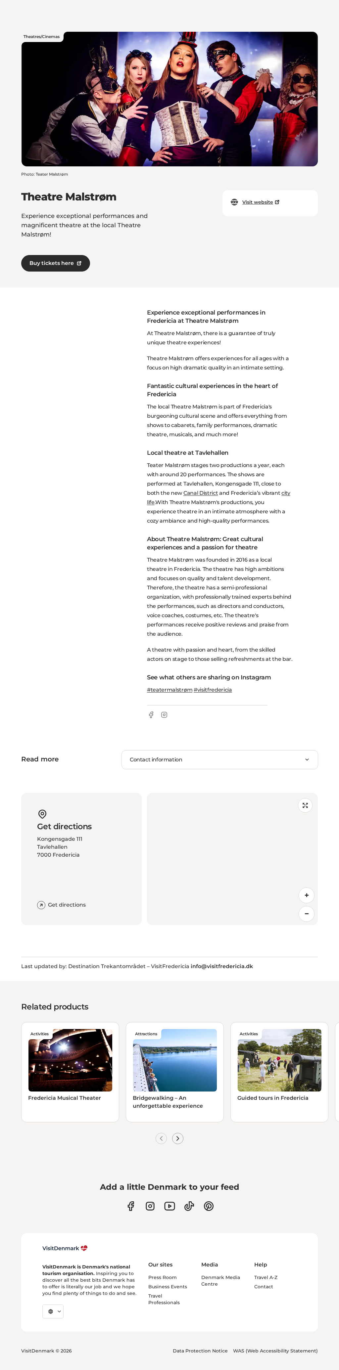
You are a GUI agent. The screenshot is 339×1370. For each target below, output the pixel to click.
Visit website (257, 202)
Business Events (167, 1287)
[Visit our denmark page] (130, 1206)
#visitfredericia (213, 690)
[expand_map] (305, 805)
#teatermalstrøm (169, 690)
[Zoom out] (307, 914)
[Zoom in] (307, 895)
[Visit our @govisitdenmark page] (189, 1206)
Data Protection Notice (200, 1351)
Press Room (162, 1277)
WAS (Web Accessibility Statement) (275, 1351)
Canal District (200, 493)
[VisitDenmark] (65, 1248)
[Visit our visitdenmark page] (169, 1206)
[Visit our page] (150, 1206)
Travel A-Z (265, 1277)
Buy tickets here (51, 263)
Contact (263, 1287)
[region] (232, 859)
